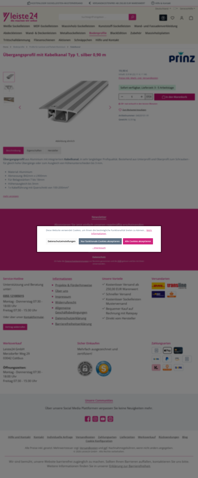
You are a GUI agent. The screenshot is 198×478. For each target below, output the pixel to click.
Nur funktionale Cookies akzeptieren (100, 241)
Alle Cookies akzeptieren (138, 241)
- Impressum (99, 247)
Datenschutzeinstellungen (61, 241)
